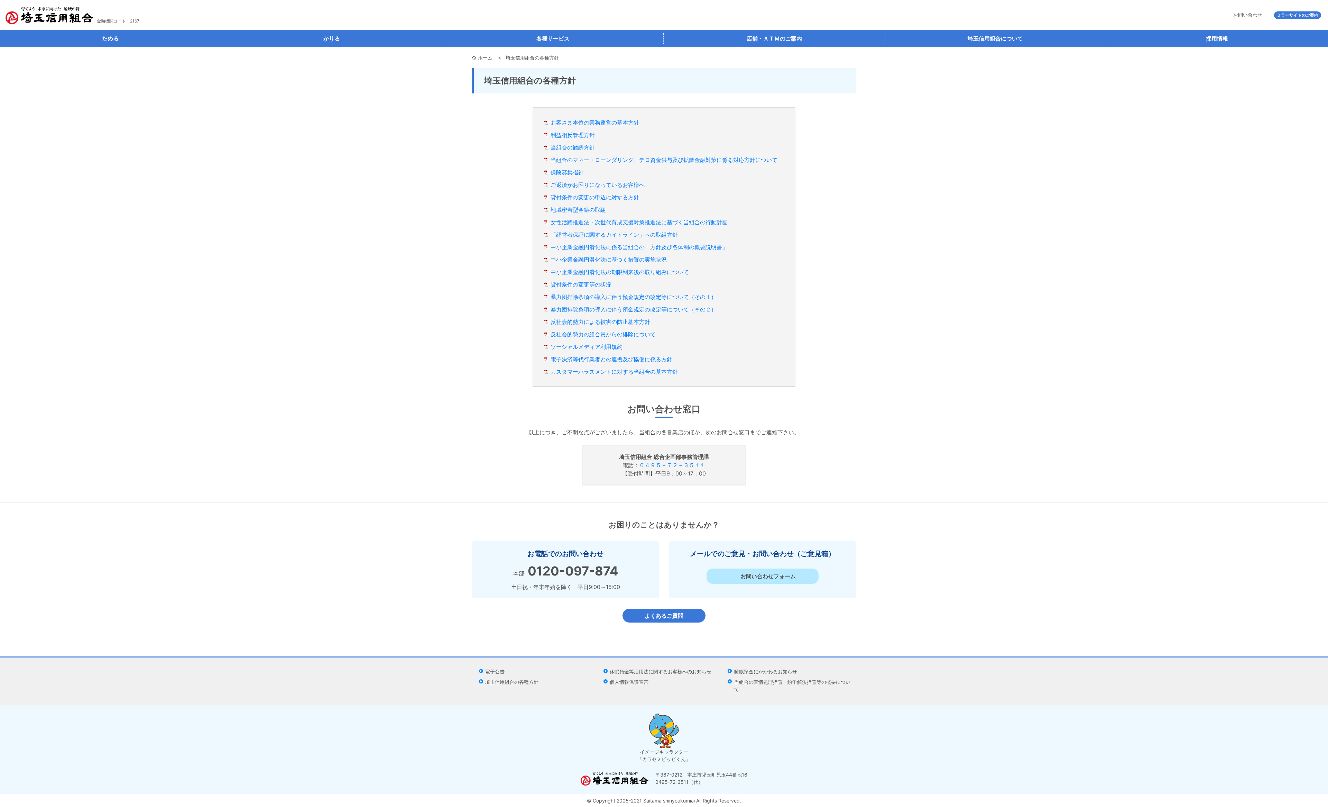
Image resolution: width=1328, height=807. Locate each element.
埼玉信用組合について (995, 38)
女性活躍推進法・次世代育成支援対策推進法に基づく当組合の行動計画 (639, 222)
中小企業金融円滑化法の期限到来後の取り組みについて (620, 272)
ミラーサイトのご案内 (1297, 15)
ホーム (485, 58)
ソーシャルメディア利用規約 (586, 346)
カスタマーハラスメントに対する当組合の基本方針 (614, 371)
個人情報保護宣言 (629, 682)
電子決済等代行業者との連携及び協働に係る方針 (611, 359)
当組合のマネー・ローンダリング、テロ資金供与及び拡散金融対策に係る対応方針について (664, 159)
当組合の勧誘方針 (573, 147)
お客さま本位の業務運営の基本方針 (595, 122)
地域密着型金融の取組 (578, 209)
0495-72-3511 (672, 782)
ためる (110, 38)
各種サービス (553, 38)
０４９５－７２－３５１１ (672, 465)
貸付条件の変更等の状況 (581, 284)
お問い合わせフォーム (768, 576)
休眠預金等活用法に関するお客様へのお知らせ (660, 671)
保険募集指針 (567, 172)
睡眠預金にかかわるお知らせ (765, 671)
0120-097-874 (573, 571)
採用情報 (1217, 38)
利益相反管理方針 (573, 135)
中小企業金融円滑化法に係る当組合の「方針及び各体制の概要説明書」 (639, 247)
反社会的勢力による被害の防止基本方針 (600, 321)
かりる (331, 38)
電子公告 (495, 671)
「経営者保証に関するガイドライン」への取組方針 (614, 234)
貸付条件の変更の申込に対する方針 (595, 197)
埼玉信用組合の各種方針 (511, 682)
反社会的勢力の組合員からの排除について (603, 334)
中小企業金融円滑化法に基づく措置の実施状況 (609, 259)
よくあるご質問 (664, 615)
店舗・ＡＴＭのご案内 (774, 38)
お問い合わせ (1247, 15)
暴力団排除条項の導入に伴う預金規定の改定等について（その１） (634, 296)
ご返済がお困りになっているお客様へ (598, 184)
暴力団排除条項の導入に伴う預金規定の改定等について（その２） (634, 309)
